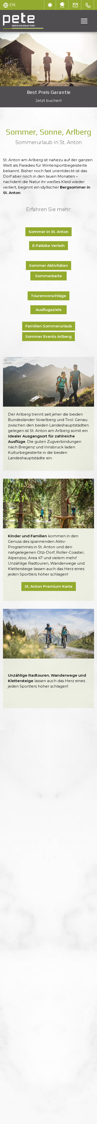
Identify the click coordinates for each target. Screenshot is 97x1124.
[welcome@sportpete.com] (75, 5)
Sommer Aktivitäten (48, 265)
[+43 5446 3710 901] (88, 5)
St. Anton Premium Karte (49, 586)
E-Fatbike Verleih (48, 245)
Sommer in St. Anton (48, 231)
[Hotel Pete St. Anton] (48, 59)
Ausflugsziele (49, 309)
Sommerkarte (48, 275)
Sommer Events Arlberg (48, 336)
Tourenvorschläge (48, 295)
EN (12, 4)
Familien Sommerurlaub (48, 326)
